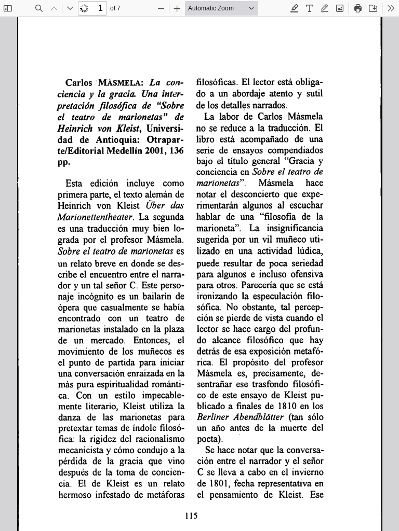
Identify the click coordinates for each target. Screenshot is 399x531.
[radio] (294, 8)
